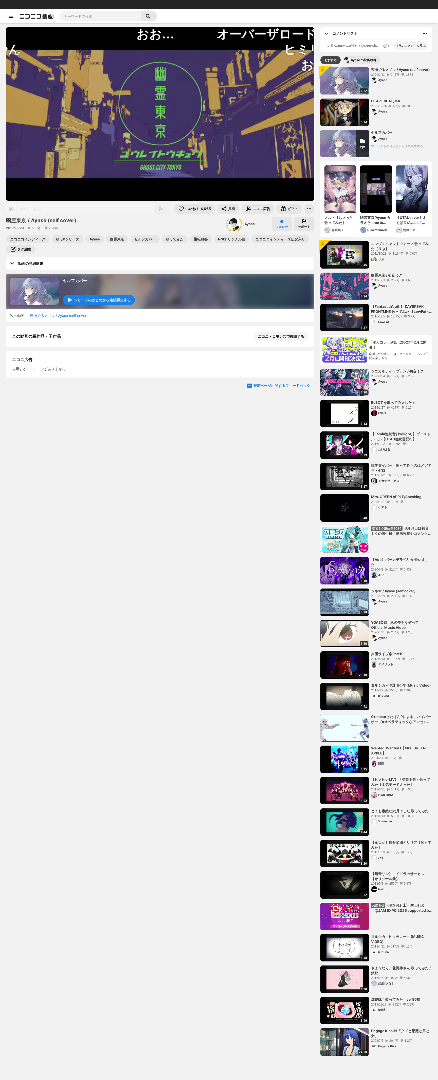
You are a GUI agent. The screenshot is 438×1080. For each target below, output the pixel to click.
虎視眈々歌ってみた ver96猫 (395, 999)
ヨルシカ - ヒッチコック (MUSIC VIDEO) (397, 939)
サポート (304, 227)
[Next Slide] (304, 389)
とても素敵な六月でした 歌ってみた (400, 811)
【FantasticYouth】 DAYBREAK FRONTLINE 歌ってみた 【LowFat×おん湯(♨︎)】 (400, 309)
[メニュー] (309, 209)
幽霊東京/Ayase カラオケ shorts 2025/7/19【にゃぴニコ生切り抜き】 (375, 220)
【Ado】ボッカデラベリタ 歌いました (400, 562)
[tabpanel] (376, 561)
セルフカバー (75, 280)
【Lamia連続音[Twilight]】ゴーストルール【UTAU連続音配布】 (400, 436)
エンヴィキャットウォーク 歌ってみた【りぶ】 (400, 246)
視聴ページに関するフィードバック (281, 518)
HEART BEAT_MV (385, 101)
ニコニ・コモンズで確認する (281, 336)
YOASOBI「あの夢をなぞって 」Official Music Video (397, 625)
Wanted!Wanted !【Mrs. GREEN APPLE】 (398, 750)
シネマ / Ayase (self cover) (393, 591)
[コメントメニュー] (425, 33)
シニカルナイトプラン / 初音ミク (397, 371)
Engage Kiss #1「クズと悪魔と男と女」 (400, 1033)
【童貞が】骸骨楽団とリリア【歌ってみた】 (401, 844)
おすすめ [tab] (330, 60)
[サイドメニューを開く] (11, 16)
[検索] (149, 16)
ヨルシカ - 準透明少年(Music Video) (401, 685)
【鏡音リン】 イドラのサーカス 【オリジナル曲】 (399, 876)
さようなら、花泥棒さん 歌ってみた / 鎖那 (401, 970)
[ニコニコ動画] (36, 16)
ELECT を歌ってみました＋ (393, 402)
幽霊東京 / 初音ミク (386, 275)
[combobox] (100, 16)
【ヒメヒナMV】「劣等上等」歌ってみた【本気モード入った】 (400, 782)
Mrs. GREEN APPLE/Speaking (396, 497)
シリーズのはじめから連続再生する (102, 300)
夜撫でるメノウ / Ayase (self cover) (59, 315)
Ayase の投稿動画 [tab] (363, 60)
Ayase (249, 224)
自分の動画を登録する (41, 423)
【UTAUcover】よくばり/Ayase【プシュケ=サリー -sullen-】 (411, 220)
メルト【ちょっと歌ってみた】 (338, 220)
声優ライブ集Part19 (387, 654)
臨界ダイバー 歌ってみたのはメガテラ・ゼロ (401, 467)
